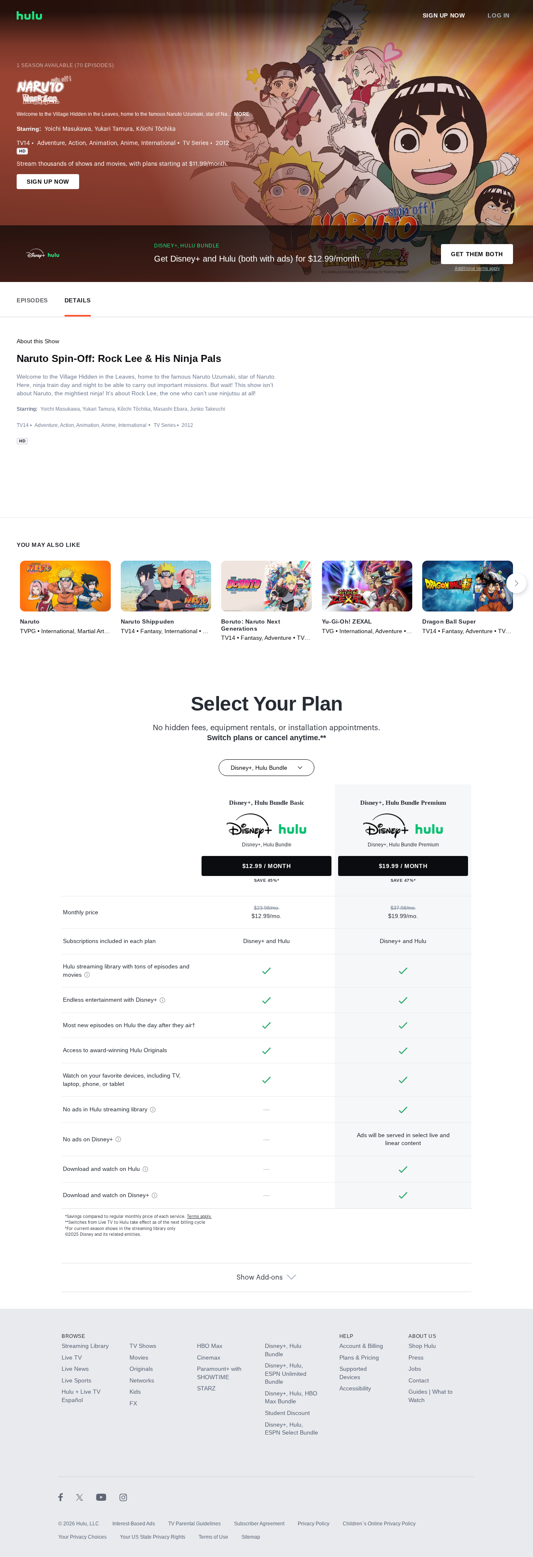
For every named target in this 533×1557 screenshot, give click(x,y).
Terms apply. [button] (199, 1217)
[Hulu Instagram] (123, 1497)
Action (77, 143)
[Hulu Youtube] (108, 1497)
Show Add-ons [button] (260, 1277)
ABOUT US (422, 1336)
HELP (346, 1336)
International (158, 143)
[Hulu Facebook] (67, 1497)
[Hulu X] (86, 1497)
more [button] (242, 114)
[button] (32, 298)
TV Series (196, 143)
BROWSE (73, 1336)
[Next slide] (516, 583)
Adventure (51, 143)
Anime (129, 143)
